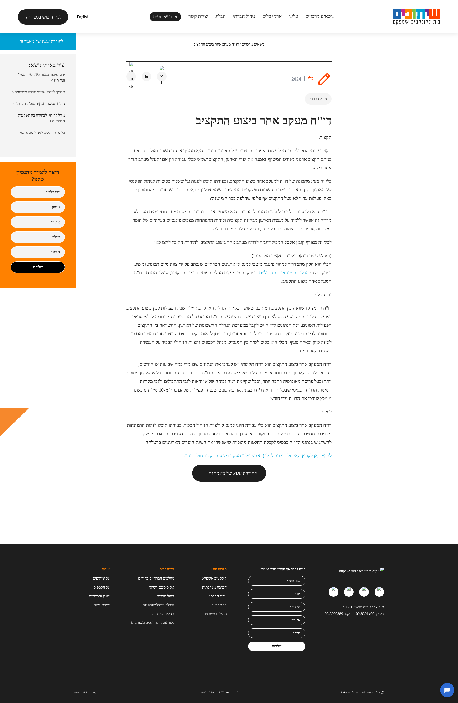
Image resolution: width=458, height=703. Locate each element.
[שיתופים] (416, 17)
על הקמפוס (102, 587)
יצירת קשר (198, 16)
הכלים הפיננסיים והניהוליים (284, 272)
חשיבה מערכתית (214, 587)
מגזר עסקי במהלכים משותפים (152, 623)
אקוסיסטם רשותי (161, 587)
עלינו (293, 16)
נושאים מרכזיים (253, 44)
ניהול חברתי (244, 16)
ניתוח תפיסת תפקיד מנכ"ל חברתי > (39, 104)
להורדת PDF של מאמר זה (233, 473)
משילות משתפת (215, 614)
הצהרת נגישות (207, 692)
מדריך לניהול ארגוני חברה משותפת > (38, 92)
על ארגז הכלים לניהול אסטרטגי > (41, 133)
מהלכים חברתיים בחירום (156, 578)
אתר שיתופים (165, 16)
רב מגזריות (219, 605)
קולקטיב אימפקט (214, 578)
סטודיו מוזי (81, 692)
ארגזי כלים (272, 16)
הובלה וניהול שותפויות (158, 605)
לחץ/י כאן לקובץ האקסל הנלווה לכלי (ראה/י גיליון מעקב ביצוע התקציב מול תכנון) (258, 455)
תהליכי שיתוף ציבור (160, 614)
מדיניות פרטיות (229, 692)
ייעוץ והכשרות (99, 596)
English (83, 17)
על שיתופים (101, 578)
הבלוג (220, 16)
